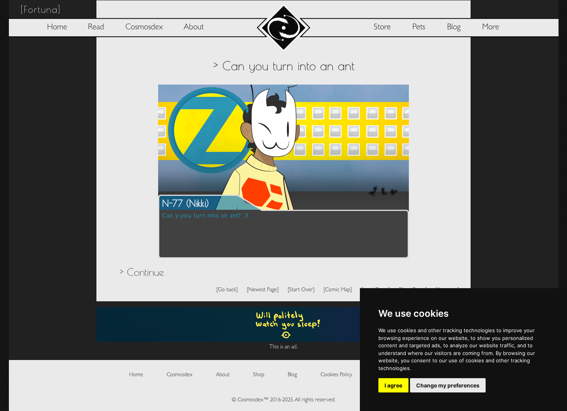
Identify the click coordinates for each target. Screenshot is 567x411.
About (194, 27)
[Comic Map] (338, 289)
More (490, 27)
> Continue (141, 272)
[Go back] (227, 289)
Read (96, 27)
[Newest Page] (262, 289)
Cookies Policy (336, 374)
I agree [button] (393, 385)
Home (57, 27)
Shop (258, 374)
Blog (454, 27)
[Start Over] (301, 289)
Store (382, 27)
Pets (418, 27)
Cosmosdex (144, 27)
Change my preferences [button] (447, 385)
